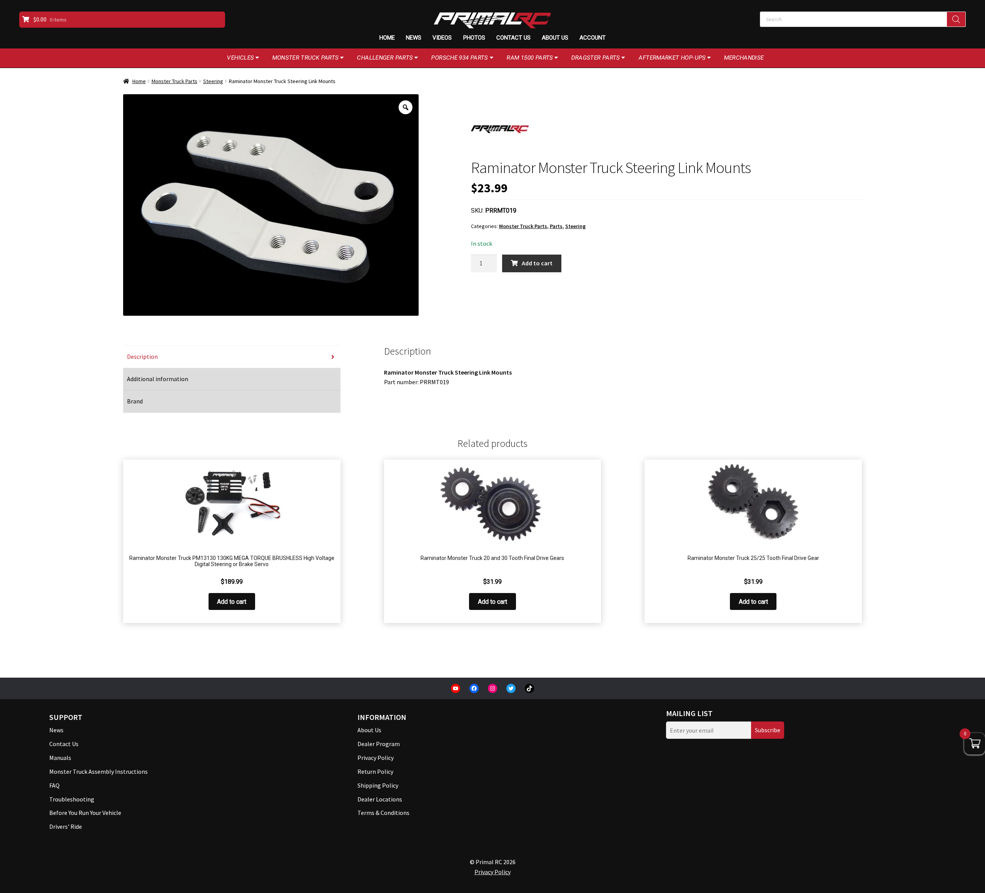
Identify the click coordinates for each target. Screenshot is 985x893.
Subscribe (767, 730)
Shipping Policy (377, 785)
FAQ (54, 785)
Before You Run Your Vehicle (85, 812)
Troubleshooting (71, 799)
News (413, 37)
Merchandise (744, 57)
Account (592, 37)
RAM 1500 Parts (530, 57)
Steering (213, 81)
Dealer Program (378, 744)
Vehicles (241, 57)
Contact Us (513, 37)
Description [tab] (142, 356)
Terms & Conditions (383, 812)
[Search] (956, 19)
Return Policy (375, 771)
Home (387, 37)
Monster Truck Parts (305, 57)
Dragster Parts (596, 57)
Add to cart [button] (231, 601)
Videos (442, 37)
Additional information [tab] (157, 379)
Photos (474, 37)
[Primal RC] (500, 129)
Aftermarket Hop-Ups (672, 57)
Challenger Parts (385, 57)
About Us (555, 37)
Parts (556, 226)
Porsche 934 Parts (460, 57)
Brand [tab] (135, 401)
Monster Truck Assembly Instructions (98, 771)
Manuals (60, 757)
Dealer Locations (379, 799)
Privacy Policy (375, 757)
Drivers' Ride (65, 826)
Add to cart (537, 263)
